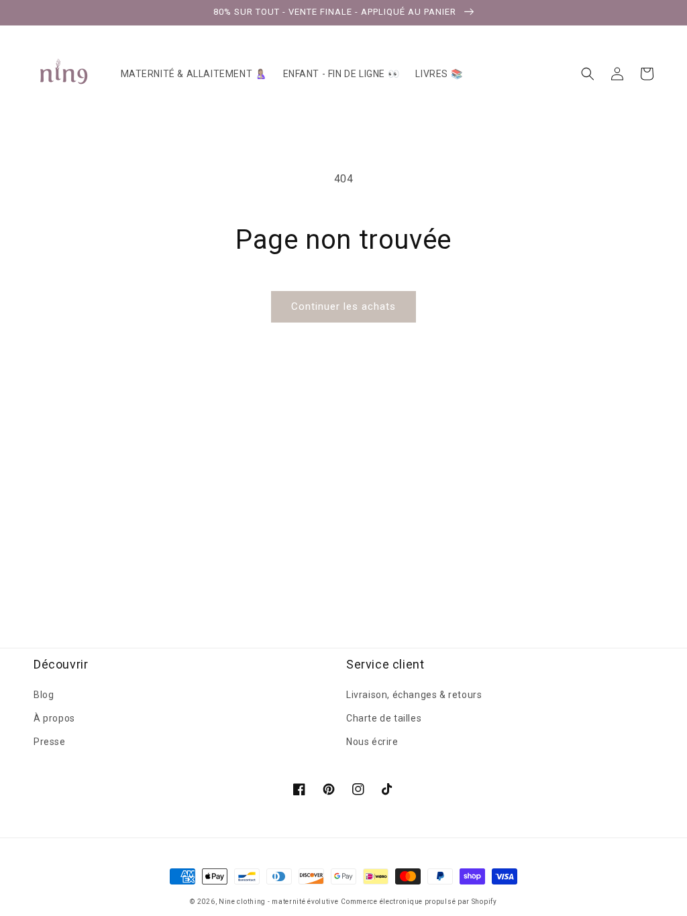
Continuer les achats (343, 306)
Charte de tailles (383, 718)
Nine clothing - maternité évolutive (279, 901)
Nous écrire (372, 741)
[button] (587, 74)
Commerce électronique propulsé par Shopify (418, 901)
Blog (44, 694)
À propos (54, 718)
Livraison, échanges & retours (414, 694)
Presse (50, 741)
